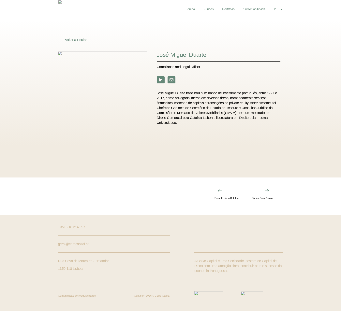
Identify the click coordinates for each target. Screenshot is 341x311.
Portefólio (228, 9)
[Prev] (231, 190)
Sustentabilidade (254, 9)
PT (276, 9)
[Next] (256, 190)
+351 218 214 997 (71, 227)
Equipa (190, 9)
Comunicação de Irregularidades (77, 295)
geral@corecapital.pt (73, 244)
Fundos (209, 9)
